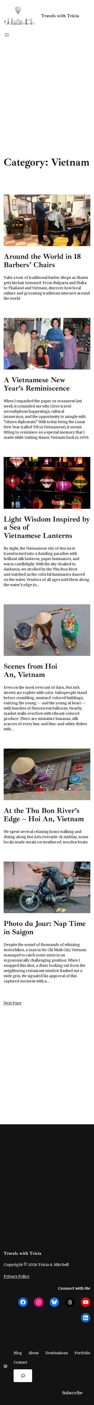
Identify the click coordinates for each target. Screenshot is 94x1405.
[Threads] (70, 1302)
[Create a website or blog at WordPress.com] (5, 1367)
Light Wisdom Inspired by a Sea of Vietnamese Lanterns (47, 527)
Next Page (12, 1003)
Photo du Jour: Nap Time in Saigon (45, 927)
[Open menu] (7, 35)
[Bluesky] (54, 1302)
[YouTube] (85, 1302)
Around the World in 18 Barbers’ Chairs (42, 260)
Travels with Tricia (60, 15)
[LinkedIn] (85, 1317)
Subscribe (72, 1392)
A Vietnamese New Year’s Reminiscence (37, 384)
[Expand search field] (23, 1375)
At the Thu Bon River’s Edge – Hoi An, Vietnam (44, 814)
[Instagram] (38, 1302)
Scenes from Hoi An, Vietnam (30, 670)
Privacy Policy (17, 1276)
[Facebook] (23, 1302)
